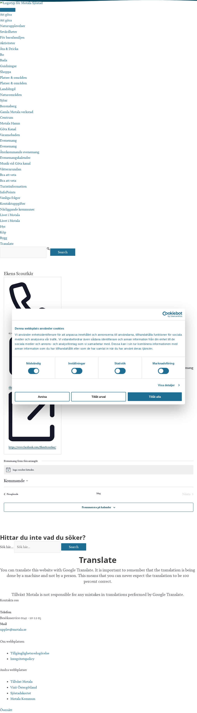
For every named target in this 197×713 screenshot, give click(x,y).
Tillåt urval (99, 396)
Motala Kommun (22, 699)
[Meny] (7, 10)
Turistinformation (13, 186)
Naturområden (11, 95)
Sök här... (7, 547)
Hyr (3, 226)
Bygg (3, 238)
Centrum (6, 117)
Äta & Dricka (9, 49)
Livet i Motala (10, 215)
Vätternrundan (10, 169)
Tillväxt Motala (21, 681)
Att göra (6, 14)
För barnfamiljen (12, 37)
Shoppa (5, 72)
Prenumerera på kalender (96, 507)
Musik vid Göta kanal (15, 163)
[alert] (98, 469)
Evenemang (8, 140)
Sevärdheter (8, 32)
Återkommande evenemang (19, 152)
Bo (2, 54)
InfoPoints (7, 192)
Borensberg (8, 106)
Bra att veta (8, 175)
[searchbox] (23, 252)
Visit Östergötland (23, 687)
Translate (6, 244)
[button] (48, 249)
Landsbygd (8, 89)
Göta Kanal (8, 129)
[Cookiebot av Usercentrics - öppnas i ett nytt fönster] (165, 314)
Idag (98, 493)
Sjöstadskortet (20, 693)
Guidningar (8, 66)
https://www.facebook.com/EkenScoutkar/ (32, 447)
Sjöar (4, 100)
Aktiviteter (7, 43)
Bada (3, 60)
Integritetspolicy (22, 659)
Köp (3, 232)
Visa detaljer (166, 385)
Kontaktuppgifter (12, 203)
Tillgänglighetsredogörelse (29, 653)
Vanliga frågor (10, 198)
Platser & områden (13, 77)
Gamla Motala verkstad (16, 112)
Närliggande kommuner (17, 209)
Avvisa (42, 396)
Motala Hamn (10, 123)
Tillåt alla (155, 396)
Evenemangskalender (15, 157)
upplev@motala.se (13, 629)
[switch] (76, 371)
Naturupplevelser (12, 26)
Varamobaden (10, 135)
